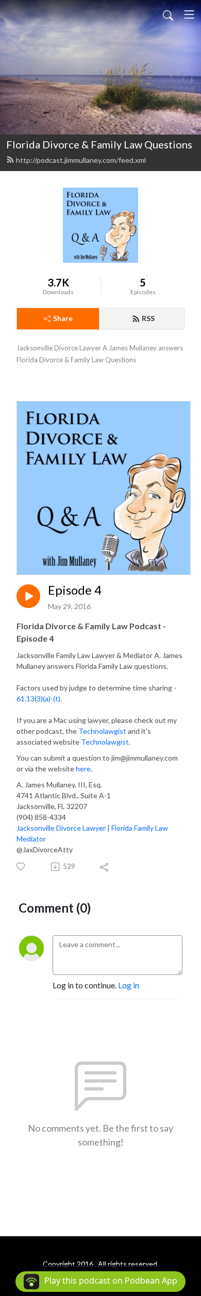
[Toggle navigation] (189, 14)
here (83, 768)
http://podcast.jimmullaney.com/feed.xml (81, 160)
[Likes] (21, 866)
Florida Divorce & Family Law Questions (99, 144)
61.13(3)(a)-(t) (38, 698)
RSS (148, 318)
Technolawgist (102, 731)
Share (63, 318)
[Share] (105, 866)
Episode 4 (75, 590)
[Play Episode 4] (28, 596)
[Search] (168, 14)
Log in (128, 985)
